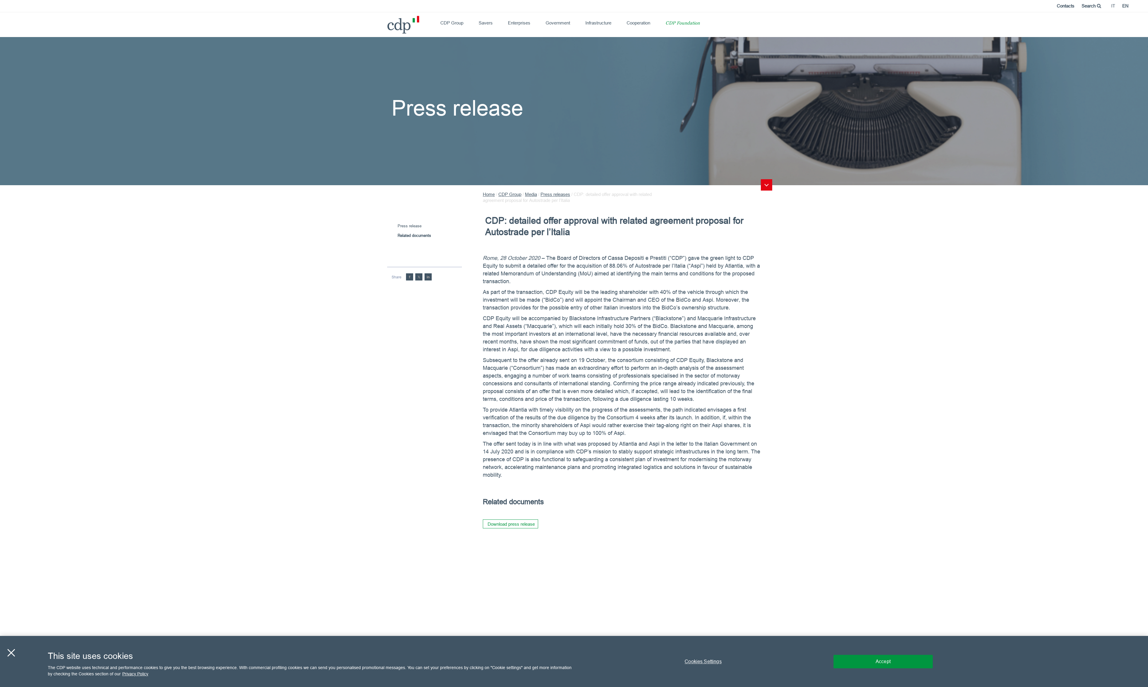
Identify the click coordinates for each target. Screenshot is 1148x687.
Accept (883, 661)
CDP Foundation (682, 23)
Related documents (414, 235)
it (1113, 5)
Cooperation (638, 22)
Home (489, 194)
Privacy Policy (135, 673)
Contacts (1065, 5)
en (1125, 5)
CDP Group (451, 22)
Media (531, 194)
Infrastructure (598, 22)
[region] (574, 661)
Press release (410, 225)
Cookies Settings (703, 661)
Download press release (511, 524)
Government (558, 22)
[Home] (389, 22)
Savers (486, 22)
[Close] (11, 652)
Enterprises (519, 22)
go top (766, 185)
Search (1089, 5)
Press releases (555, 194)
